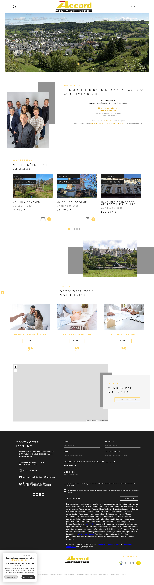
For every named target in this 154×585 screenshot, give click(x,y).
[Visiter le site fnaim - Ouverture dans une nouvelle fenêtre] (138, 563)
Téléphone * (112, 452)
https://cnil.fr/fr (91, 524)
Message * (70, 472)
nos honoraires (92, 574)
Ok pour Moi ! (28, 577)
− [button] (15, 370)
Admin (100, 574)
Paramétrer (11, 577)
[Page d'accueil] (74, 6)
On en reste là (28, 555)
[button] (73, 64)
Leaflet (88, 420)
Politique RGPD (115, 574)
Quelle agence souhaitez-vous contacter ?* (89, 462)
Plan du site (72, 574)
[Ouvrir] (14, 7)
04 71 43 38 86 (30, 471)
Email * (68, 452)
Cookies (123, 574)
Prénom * (110, 441)
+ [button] (15, 367)
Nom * (67, 441)
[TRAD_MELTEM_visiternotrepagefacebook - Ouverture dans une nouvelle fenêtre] (2, 292)
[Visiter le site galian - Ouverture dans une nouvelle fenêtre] (126, 563)
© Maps (94, 420)
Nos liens (106, 574)
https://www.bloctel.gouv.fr (84, 534)
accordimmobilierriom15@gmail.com (39, 477)
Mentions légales (82, 574)
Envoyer (129, 498)
